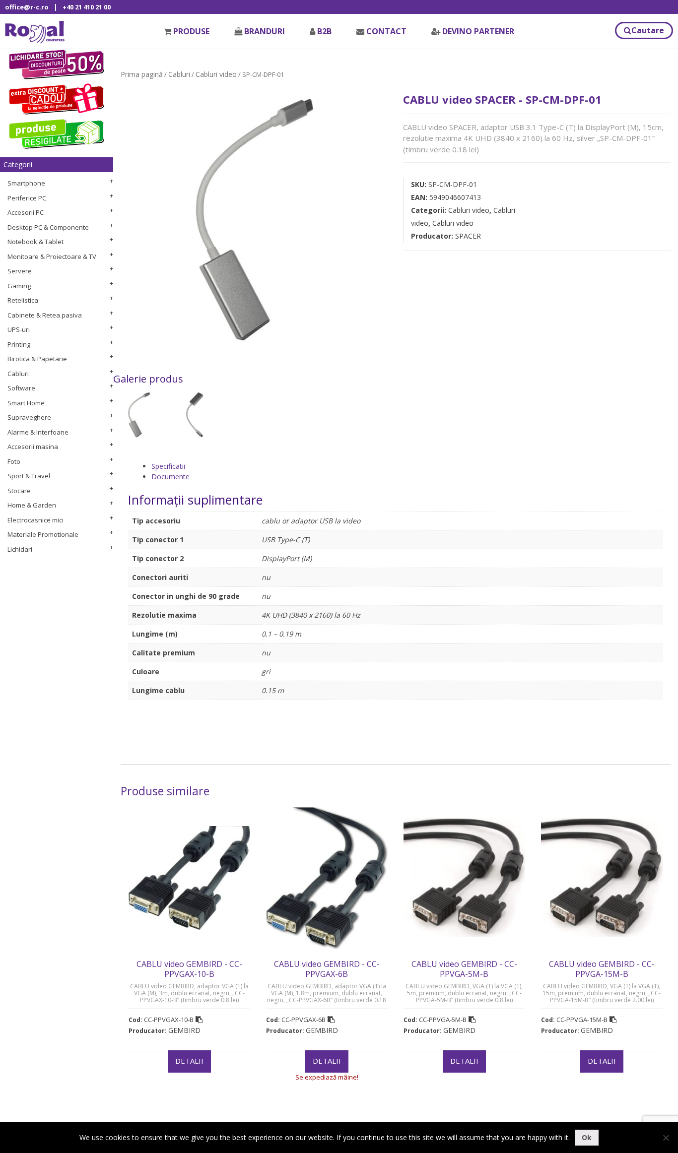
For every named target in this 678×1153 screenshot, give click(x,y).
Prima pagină (142, 74)
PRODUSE (191, 31)
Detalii (189, 1061)
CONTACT (386, 31)
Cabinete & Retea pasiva (44, 315)
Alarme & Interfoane (37, 432)
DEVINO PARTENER (478, 31)
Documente (170, 476)
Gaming (19, 285)
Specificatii (168, 466)
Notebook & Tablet (35, 241)
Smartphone (26, 183)
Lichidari (19, 549)
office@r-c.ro (27, 6)
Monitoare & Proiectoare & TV (51, 256)
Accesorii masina (32, 446)
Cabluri (18, 373)
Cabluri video (216, 74)
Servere (19, 270)
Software (21, 388)
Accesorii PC (25, 212)
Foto (13, 461)
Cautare (647, 30)
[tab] (407, 466)
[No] (666, 1138)
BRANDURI (264, 31)
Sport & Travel (28, 475)
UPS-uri (18, 329)
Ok (587, 1137)
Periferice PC (26, 197)
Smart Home (26, 402)
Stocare (19, 490)
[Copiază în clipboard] (199, 1019)
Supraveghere (29, 417)
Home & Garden (31, 505)
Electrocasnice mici (35, 519)
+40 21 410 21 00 (87, 6)
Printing (18, 344)
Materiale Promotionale (42, 534)
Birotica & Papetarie (37, 358)
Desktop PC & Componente (48, 227)
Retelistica (22, 300)
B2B (324, 31)
